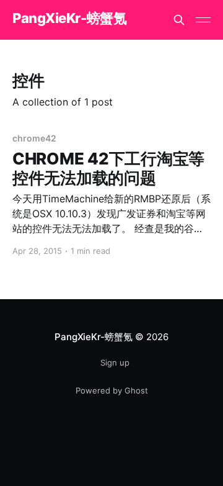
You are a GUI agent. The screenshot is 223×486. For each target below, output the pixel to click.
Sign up (114, 362)
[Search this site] (179, 20)
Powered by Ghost (112, 390)
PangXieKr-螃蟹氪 (69, 18)
